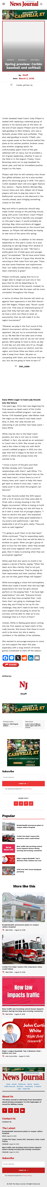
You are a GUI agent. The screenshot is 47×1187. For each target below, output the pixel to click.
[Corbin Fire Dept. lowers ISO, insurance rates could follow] (8, 837)
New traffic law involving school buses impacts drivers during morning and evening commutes (29, 848)
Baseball (22, 60)
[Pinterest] (26, 803)
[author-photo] (3, 930)
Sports (10, 60)
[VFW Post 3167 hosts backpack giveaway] (8, 870)
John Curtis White (11, 1056)
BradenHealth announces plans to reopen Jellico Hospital (20, 926)
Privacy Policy (26, 789)
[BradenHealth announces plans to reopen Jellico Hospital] (8, 826)
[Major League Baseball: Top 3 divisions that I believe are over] (8, 859)
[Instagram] (10, 1110)
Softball (35, 60)
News (4, 1136)
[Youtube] (22, 1110)
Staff (25, 75)
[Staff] (23, 685)
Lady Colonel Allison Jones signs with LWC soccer (33, 725)
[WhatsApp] (31, 803)
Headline (5, 1144)
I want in (22, 783)
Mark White (9, 930)
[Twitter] (21, 803)
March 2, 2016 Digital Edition (10, 725)
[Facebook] (16, 803)
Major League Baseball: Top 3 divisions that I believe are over (21, 1052)
